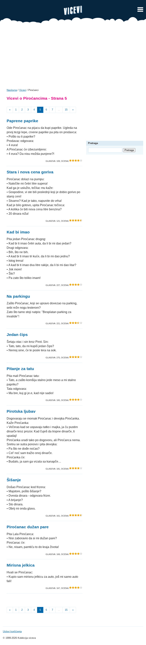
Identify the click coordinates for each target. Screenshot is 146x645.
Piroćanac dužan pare (28, 527)
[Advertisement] (73, 57)
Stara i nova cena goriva (30, 172)
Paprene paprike (22, 121)
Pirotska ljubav (21, 411)
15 (66, 109)
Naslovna (12, 90)
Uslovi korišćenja (12, 631)
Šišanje (14, 480)
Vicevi (73, 10)
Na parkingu (18, 296)
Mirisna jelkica (21, 565)
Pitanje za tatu (20, 368)
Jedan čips (17, 334)
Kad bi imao (18, 232)
